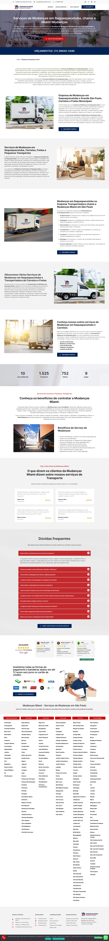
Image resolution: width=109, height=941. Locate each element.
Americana (93, 728)
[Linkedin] (91, 2)
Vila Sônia (76, 900)
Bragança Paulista (96, 740)
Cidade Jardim (77, 767)
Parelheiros (76, 850)
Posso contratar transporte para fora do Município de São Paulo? (39, 590)
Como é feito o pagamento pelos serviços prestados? (36, 611)
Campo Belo (76, 734)
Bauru (92, 737)
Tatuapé (58, 794)
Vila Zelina (59, 814)
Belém (58, 728)
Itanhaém (93, 782)
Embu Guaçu (94, 755)
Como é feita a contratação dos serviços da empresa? (36, 585)
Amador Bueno (26, 734)
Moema (75, 838)
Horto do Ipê (77, 782)
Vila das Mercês (78, 879)
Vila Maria (42, 779)
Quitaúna (24, 799)
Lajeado (58, 767)
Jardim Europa (77, 808)
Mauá (92, 799)
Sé (5, 773)
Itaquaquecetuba (95, 779)
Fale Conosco (74, 7)
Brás (5, 737)
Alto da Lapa (25, 728)
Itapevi (24, 761)
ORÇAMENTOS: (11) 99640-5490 (54, 50)
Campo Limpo (77, 740)
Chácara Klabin (78, 755)
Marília (92, 796)
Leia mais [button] (39, 655)
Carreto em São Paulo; (66, 342)
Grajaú (75, 773)
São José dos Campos (97, 849)
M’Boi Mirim (76, 832)
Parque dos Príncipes (28, 779)
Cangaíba (59, 731)
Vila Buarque (8, 776)
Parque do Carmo (61, 773)
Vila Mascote (77, 888)
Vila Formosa (60, 802)
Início (18, 59)
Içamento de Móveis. (66, 349)
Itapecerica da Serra (79, 796)
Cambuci (7, 740)
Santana (41, 764)
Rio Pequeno (25, 805)
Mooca (58, 770)
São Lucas (59, 782)
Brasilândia (42, 728)
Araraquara (93, 734)
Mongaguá (93, 805)
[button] (54, 553)
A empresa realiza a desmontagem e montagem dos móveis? (38, 580)
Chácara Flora (77, 749)
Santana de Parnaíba (28, 808)
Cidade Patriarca (61, 737)
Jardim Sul (76, 823)
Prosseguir (48, 938)
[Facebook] (85, 2)
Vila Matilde (59, 808)
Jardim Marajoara (78, 814)
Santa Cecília (8, 767)
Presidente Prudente (96, 823)
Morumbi (76, 841)
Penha (58, 776)
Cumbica (93, 749)
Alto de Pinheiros (27, 731)
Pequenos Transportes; (67, 347)
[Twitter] (95, 2)
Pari (5, 761)
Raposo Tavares (26, 802)
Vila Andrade (77, 873)
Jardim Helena (60, 764)
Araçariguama (94, 731)
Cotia (23, 752)
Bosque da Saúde (78, 728)
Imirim (41, 740)
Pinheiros (24, 788)
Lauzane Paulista (44, 752)
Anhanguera (8, 725)
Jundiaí (92, 791)
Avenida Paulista (9, 728)
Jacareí (92, 788)
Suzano (92, 861)
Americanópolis (61, 722)
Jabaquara (76, 799)
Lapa (23, 773)
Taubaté (92, 864)
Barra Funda (25, 737)
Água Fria (42, 722)
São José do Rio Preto (96, 846)
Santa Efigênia (8, 770)
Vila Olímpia (77, 894)
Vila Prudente (60, 811)
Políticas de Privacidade (58, 938)
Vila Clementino (78, 876)
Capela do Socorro (78, 743)
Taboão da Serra (27, 814)
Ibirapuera (76, 785)
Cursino (75, 770)
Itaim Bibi (76, 794)
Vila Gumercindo (78, 882)
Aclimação (7, 722)
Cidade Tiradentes (61, 740)
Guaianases (59, 746)
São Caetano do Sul (96, 840)
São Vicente (94, 852)
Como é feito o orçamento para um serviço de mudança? (37, 553)
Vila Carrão (59, 796)
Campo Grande (77, 737)
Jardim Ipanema (78, 811)
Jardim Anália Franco (62, 758)
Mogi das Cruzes (95, 802)
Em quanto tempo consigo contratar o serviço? (34, 601)
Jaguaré (24, 764)
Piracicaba (93, 814)
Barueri (24, 740)
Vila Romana (25, 829)
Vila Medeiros (43, 782)
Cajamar (92, 743)
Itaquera (58, 755)
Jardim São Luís (78, 820)
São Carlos (93, 843)
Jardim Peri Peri (43, 746)
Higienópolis (8, 749)
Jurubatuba (76, 826)
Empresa (50, 7)
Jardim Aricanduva (62, 761)
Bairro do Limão (43, 725)
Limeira (92, 794)
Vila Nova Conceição (79, 891)
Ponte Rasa (59, 779)
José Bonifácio (43, 749)
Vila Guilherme (43, 776)
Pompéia (24, 794)
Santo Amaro (77, 868)
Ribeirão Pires (94, 826)
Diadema (93, 752)
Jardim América (78, 802)
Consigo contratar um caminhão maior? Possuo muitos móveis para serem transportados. (47, 596)
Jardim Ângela (77, 805)
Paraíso (75, 847)
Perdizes (24, 785)
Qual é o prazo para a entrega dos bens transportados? (37, 617)
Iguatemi (58, 749)
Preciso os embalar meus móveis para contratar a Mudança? (38, 569)
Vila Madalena (26, 826)
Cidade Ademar (78, 758)
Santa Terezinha (44, 767)
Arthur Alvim (60, 725)
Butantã (24, 743)
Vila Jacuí (59, 805)
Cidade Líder (60, 734)
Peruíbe (92, 811)
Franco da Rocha (95, 764)
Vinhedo (92, 874)
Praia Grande (94, 820)
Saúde (75, 871)
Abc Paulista (94, 722)
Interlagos (76, 788)
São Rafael (76, 865)
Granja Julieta (77, 776)
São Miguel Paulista (62, 788)
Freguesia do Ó (43, 734)
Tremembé (42, 770)
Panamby (76, 844)
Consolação (8, 746)
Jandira (24, 767)
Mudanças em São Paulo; (67, 343)
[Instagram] (88, 2)
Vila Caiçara (94, 871)
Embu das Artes (26, 755)
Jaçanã (41, 743)
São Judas (76, 862)
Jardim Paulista (78, 817)
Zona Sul (80, 718)
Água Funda (77, 722)
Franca (92, 761)
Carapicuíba (25, 746)
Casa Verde (42, 731)
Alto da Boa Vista (78, 725)
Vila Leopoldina (26, 823)
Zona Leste (63, 718)
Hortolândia (94, 773)
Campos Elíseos (9, 743)
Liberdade (7, 755)
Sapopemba (59, 791)
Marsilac (75, 829)
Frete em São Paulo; (66, 345)
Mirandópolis (77, 835)
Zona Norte (46, 718)
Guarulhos (93, 770)
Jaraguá (24, 770)
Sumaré (24, 811)
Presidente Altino (27, 796)
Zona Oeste (29, 718)
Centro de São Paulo (11, 718)
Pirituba (24, 791)
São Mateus (59, 785)
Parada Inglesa (43, 758)
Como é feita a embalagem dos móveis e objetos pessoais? (37, 574)
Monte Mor (93, 808)
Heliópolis (76, 779)
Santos (92, 832)
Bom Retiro (7, 734)
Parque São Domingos (28, 782)
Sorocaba (93, 858)
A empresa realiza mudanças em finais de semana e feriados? (38, 606)
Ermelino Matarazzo (62, 743)
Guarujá (92, 767)
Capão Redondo (78, 746)
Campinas (93, 746)
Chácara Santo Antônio (80, 752)
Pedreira (75, 853)
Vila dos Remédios (27, 817)
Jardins (6, 752)
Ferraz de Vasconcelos (97, 758)
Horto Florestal (43, 737)
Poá (91, 817)
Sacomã (75, 859)
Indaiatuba (93, 776)
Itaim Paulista (60, 752)
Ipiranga (75, 791)
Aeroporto (93, 725)
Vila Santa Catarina (79, 897)
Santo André (94, 829)
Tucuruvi (41, 773)
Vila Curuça (59, 799)
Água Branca (26, 722)
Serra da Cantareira (96, 855)
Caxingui (24, 749)
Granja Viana (26, 758)
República (7, 764)
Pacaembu (7, 758)
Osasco (24, 776)
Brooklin (75, 731)
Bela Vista (7, 731)
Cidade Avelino (77, 761)
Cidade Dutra (77, 764)
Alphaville (25, 725)
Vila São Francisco (27, 832)
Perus (40, 761)
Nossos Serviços (61, 7)
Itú (91, 785)
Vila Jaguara (25, 820)
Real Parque (76, 856)
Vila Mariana (77, 885)
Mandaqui (42, 755)
